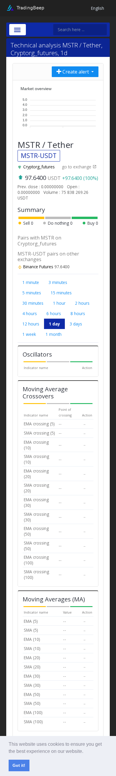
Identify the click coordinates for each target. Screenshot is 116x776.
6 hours (53, 313)
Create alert (75, 71)
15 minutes (61, 293)
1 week (29, 334)
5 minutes (31, 293)
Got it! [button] (18, 765)
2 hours (82, 303)
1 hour (59, 303)
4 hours (29, 313)
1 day (54, 324)
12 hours (30, 324)
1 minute (30, 282)
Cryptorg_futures (39, 167)
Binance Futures (38, 266)
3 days (76, 324)
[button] (85, 752)
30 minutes (32, 303)
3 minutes (57, 282)
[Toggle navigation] (17, 29)
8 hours (77, 313)
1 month (54, 334)
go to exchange (77, 167)
